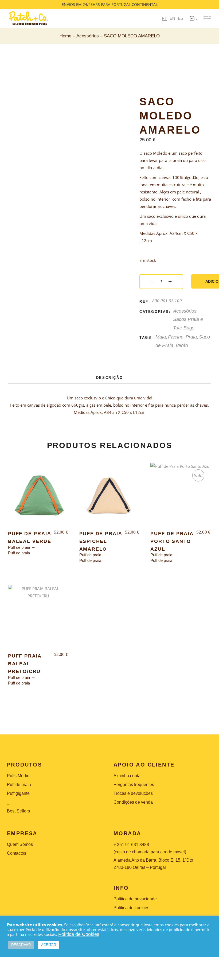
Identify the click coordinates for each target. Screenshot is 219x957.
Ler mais (181, 497)
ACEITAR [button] (48, 945)
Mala (160, 337)
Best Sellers (18, 811)
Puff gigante (18, 793)
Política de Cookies (78, 934)
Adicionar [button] (38, 497)
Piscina (175, 337)
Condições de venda (133, 802)
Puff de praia (19, 547)
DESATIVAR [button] (21, 945)
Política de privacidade (135, 899)
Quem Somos (20, 844)
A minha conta (127, 775)
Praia (191, 337)
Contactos (16, 853)
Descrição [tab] (109, 378)
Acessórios (185, 311)
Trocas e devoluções (133, 793)
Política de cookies (131, 907)
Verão (181, 345)
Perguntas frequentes (134, 784)
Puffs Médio (18, 775)
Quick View (23, 471)
